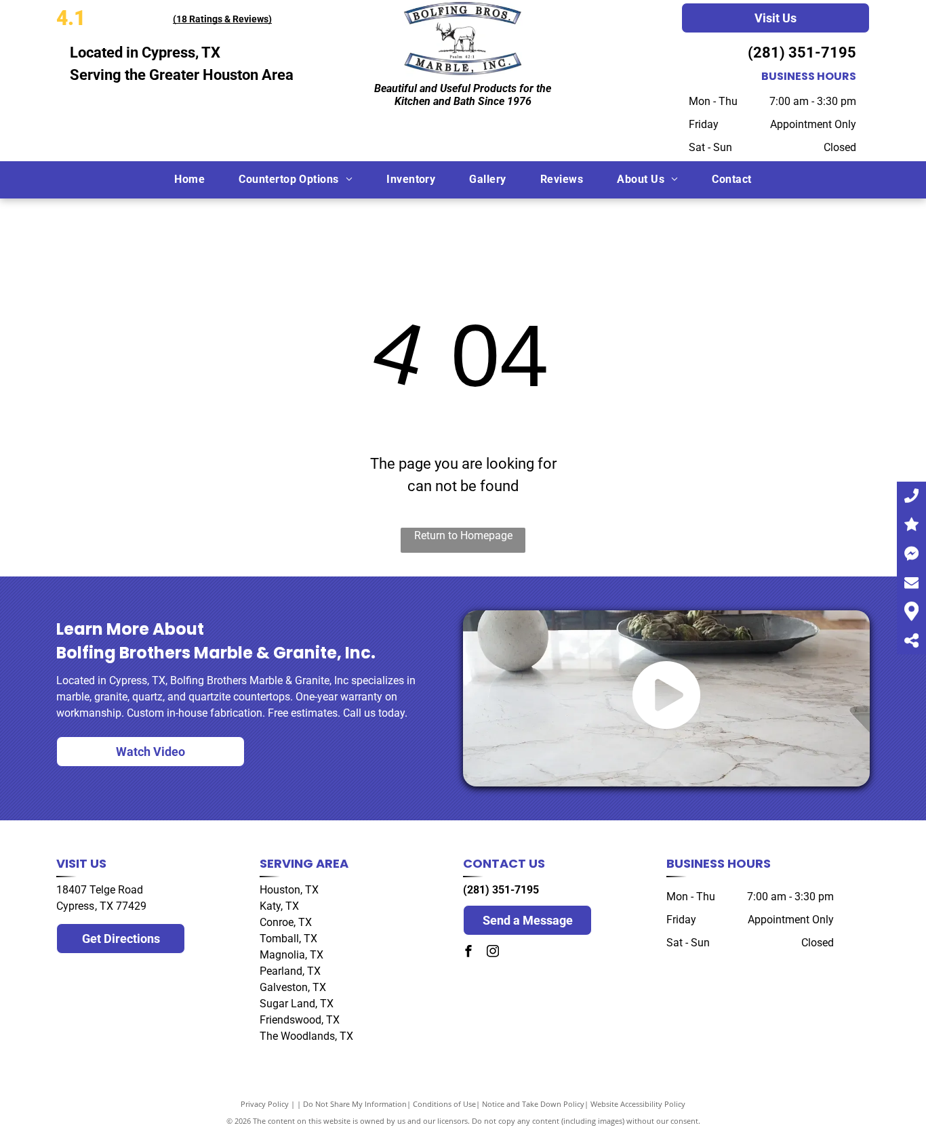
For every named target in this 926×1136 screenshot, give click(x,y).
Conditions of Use (444, 1104)
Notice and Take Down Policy (533, 1104)
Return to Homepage (463, 535)
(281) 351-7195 (802, 52)
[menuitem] (189, 179)
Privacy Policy (265, 1104)
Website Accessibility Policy (637, 1104)
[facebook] (468, 952)
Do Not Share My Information (355, 1104)
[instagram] (493, 952)
